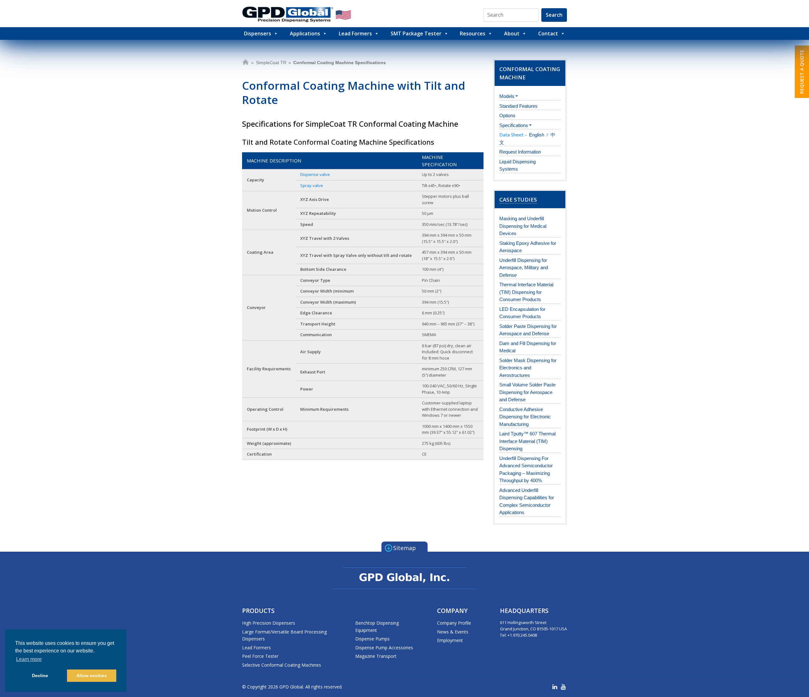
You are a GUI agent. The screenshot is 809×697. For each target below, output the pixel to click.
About (512, 33)
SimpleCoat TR (271, 62)
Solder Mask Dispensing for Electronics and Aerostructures (528, 368)
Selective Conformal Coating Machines (281, 665)
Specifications (513, 125)
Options (507, 115)
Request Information (520, 152)
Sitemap (401, 547)
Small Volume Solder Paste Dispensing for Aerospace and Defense (527, 392)
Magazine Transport (376, 656)
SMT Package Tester (416, 33)
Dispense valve (315, 174)
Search (554, 14)
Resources (472, 33)
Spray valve (311, 185)
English (536, 134)
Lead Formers (355, 33)
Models (506, 96)
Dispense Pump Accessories (384, 648)
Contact (548, 33)
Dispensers (257, 33)
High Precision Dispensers (268, 623)
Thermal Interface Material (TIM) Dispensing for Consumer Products (526, 292)
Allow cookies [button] (91, 675)
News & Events (452, 632)
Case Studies (518, 199)
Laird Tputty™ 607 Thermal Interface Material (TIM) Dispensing (527, 441)
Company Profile (454, 623)
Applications (305, 33)
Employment (450, 640)
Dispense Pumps (372, 639)
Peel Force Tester (260, 656)
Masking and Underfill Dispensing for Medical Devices (522, 226)
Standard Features (518, 106)
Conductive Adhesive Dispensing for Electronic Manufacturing (525, 417)
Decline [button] (40, 675)
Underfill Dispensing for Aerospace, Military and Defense (523, 268)
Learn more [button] (29, 659)
